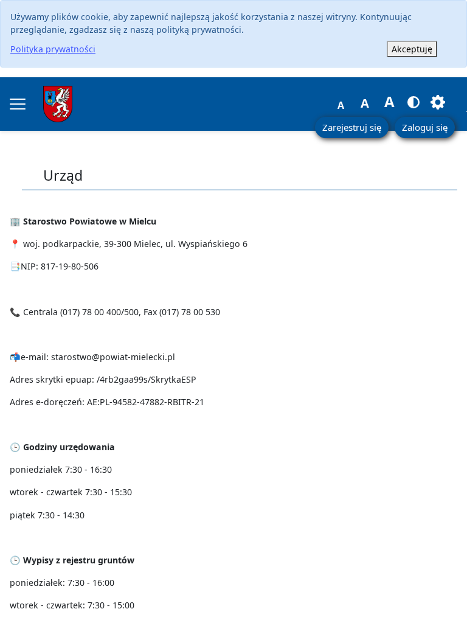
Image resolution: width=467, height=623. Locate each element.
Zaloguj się (425, 127)
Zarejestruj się (351, 127)
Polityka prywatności (52, 49)
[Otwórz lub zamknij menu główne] (17, 104)
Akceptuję (412, 49)
